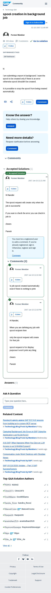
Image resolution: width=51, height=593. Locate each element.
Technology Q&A (11, 10)
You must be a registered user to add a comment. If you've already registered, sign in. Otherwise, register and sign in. (25, 245)
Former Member (18, 35)
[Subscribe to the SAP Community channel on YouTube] (28, 559)
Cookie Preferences (13, 587)
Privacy (13, 567)
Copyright (13, 573)
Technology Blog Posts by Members (21, 427)
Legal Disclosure (38, 573)
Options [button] (46, 23)
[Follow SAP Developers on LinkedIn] (32, 559)
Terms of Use (38, 567)
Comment (42, 102)
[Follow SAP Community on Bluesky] (23, 559)
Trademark (12, 580)
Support (38, 580)
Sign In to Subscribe (34, 22)
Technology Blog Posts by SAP (18, 461)
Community (18, 4)
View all (6, 546)
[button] (5, 46)
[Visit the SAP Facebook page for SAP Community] (19, 559)
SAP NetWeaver (9, 56)
